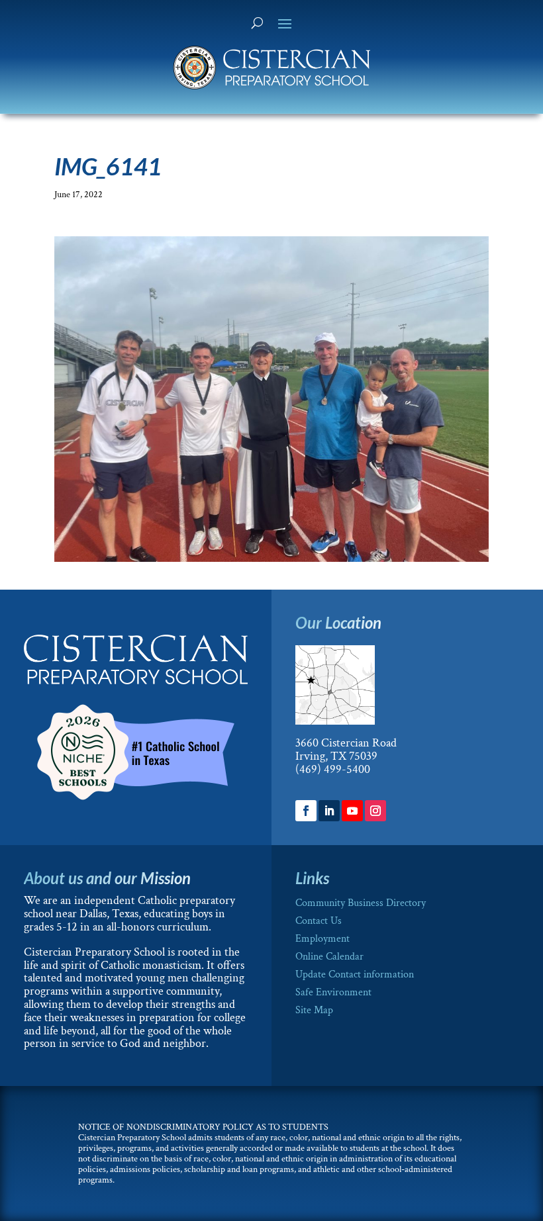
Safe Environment (333, 992)
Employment (322, 939)
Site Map (314, 1010)
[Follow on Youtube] (352, 810)
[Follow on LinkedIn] (329, 810)
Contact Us (318, 921)
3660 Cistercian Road (346, 742)
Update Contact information (354, 974)
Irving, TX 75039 (336, 756)
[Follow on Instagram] (375, 810)
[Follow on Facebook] (306, 810)
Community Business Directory (360, 903)
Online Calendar (329, 957)
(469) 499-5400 (332, 769)
